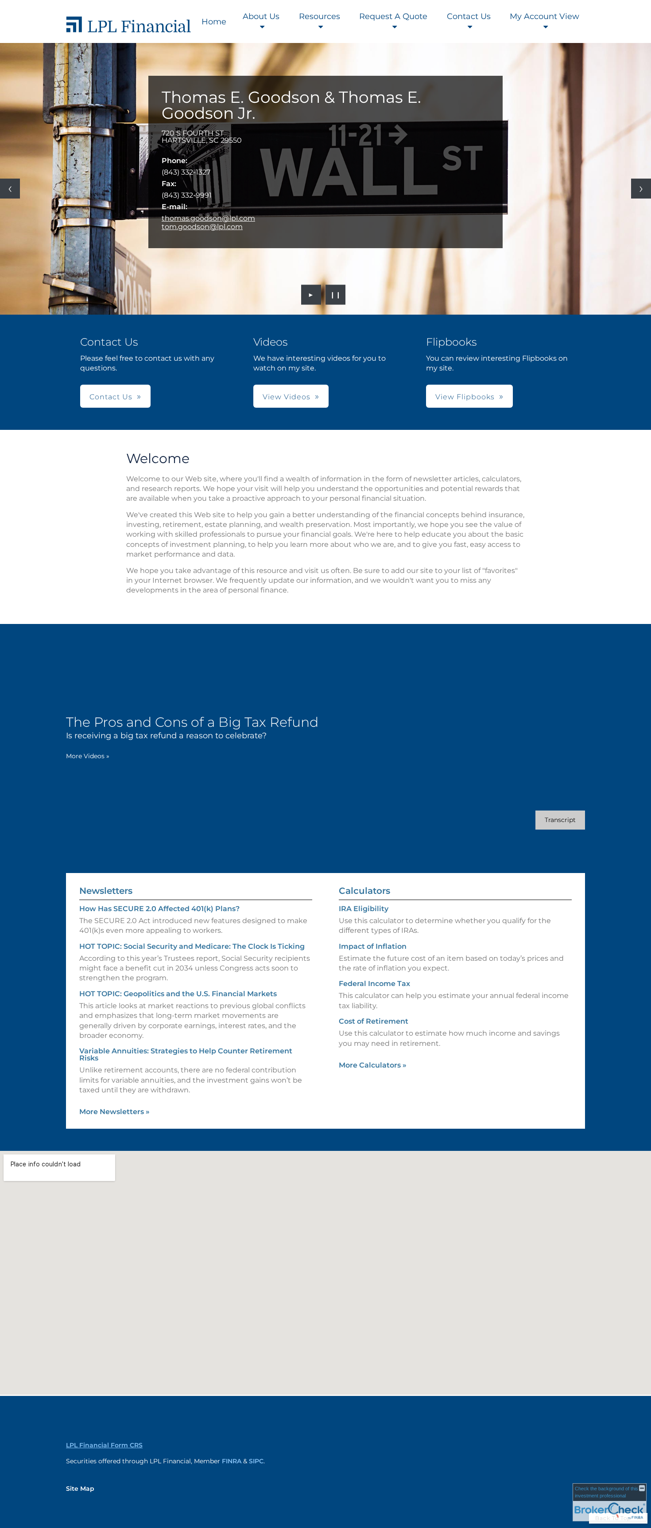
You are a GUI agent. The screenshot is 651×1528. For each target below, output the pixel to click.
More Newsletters (114, 1111)
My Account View (544, 16)
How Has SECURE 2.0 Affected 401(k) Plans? (159, 908)
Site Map (80, 1489)
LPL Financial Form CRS (104, 1445)
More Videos (87, 756)
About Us (261, 16)
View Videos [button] (286, 397)
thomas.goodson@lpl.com (208, 218)
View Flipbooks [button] (465, 397)
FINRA (231, 1461)
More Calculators (373, 1065)
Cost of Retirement (373, 1021)
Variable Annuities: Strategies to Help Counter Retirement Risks (185, 1054)
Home (214, 22)
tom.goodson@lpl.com (202, 226)
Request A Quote (393, 16)
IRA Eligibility (363, 908)
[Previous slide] (10, 189)
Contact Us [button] (110, 397)
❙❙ (335, 295)
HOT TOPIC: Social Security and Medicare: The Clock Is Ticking (192, 946)
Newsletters (105, 890)
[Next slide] (641, 189)
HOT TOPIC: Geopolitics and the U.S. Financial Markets (178, 994)
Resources (319, 16)
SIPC (256, 1461)
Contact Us (469, 16)
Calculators (364, 890)
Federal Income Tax (374, 983)
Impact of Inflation (373, 946)
